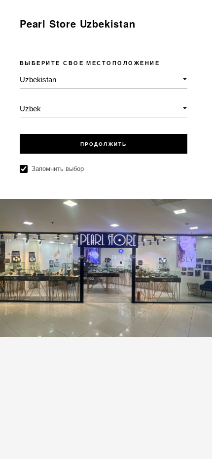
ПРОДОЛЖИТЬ (103, 144)
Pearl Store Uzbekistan (78, 23)
